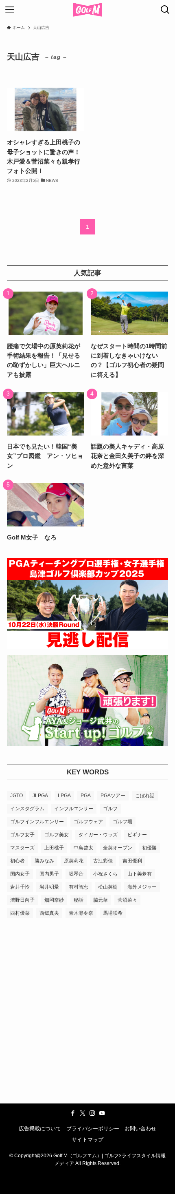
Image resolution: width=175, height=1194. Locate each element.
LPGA (64, 795)
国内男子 (49, 874)
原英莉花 (73, 861)
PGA (86, 795)
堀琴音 (76, 874)
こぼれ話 (145, 795)
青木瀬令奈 (81, 913)
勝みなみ (44, 861)
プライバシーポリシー (92, 1128)
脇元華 (100, 900)
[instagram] (92, 1113)
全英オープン (117, 848)
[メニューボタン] (10, 10)
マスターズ (22, 848)
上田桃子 (54, 848)
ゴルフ (110, 808)
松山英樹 (108, 887)
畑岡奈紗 (54, 900)
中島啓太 (83, 848)
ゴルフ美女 (56, 835)
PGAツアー (113, 795)
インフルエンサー (73, 808)
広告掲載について (40, 1128)
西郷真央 (49, 913)
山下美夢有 (139, 874)
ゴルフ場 (122, 822)
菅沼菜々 (127, 900)
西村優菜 (20, 913)
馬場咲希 (112, 913)
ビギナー (137, 835)
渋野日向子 (22, 900)
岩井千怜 (20, 887)
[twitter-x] (82, 1113)
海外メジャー (142, 887)
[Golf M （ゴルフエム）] (87, 10)
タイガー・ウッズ (98, 835)
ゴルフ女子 (22, 835)
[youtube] (102, 1113)
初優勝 (149, 848)
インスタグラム (27, 808)
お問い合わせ (140, 1128)
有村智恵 (78, 887)
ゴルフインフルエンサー (37, 822)
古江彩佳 (103, 861)
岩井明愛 (49, 887)
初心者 (17, 861)
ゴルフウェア (88, 822)
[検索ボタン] (165, 10)
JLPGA (40, 795)
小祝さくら (105, 874)
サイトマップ (87, 1140)
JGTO (16, 795)
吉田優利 (132, 861)
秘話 (78, 900)
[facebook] (73, 1113)
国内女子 (20, 874)
